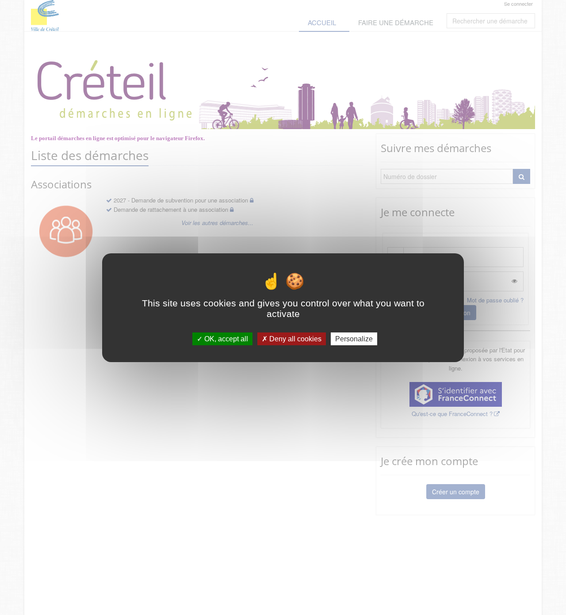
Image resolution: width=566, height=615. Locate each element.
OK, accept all (225, 338)
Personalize (354, 338)
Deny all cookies (294, 338)
